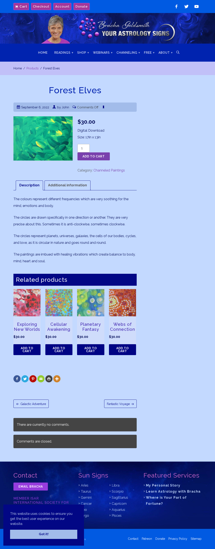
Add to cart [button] (27, 350)
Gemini (86, 498)
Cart (23, 6)
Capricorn (119, 504)
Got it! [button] (44, 534)
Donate (81, 6)
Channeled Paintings (109, 170)
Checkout (41, 6)
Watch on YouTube (196, 6)
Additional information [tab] (67, 185)
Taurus (86, 491)
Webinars (101, 52)
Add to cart (94, 156)
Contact (133, 538)
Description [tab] (29, 185)
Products (32, 68)
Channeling (127, 52)
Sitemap (196, 538)
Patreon (147, 538)
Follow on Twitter (186, 6)
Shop (81, 52)
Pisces (117, 516)
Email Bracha (30, 486)
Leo (84, 510)
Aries (84, 485)
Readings (62, 52)
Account (62, 6)
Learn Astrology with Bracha (173, 491)
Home (43, 52)
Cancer (86, 504)
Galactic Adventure (33, 404)
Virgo (85, 516)
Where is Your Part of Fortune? (166, 501)
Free (148, 52)
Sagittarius (120, 498)
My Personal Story (163, 485)
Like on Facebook (176, 6)
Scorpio (118, 491)
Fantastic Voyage (118, 404)
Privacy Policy (177, 538)
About (164, 52)
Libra (115, 485)
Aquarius (118, 510)
